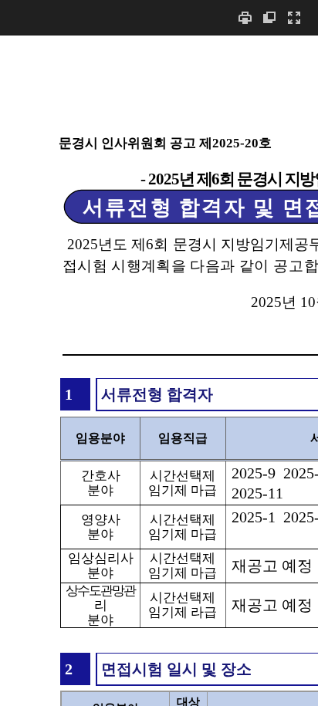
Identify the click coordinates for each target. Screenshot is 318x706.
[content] (159, 370)
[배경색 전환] (269, 17)
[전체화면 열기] (294, 17)
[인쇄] (244, 17)
